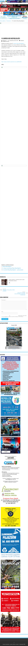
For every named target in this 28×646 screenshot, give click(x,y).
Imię (2, 311)
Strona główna (2, 20)
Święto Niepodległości (6, 266)
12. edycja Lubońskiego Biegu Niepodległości (11, 268)
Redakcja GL (5, 40)
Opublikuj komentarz (6, 41)
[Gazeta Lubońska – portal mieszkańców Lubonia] (14, 1)
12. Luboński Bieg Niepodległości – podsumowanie (12, 269)
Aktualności (9, 20)
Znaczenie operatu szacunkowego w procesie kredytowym (19, 293)
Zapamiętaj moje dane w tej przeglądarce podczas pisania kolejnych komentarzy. (14, 316)
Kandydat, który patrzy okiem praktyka (9, 290)
